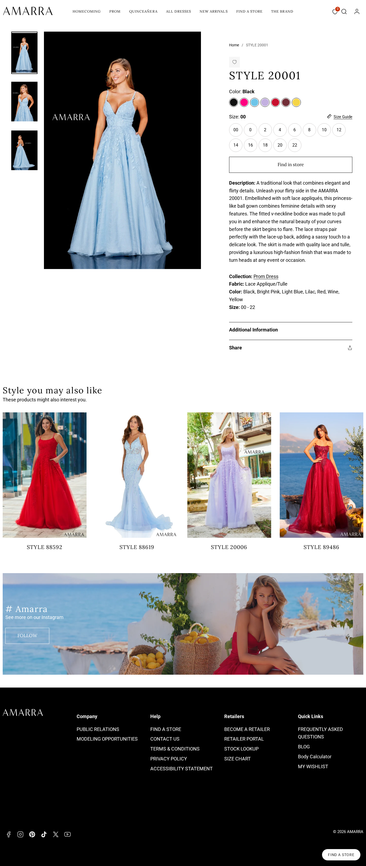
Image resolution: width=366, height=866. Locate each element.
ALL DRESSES (178, 11)
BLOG (304, 746)
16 (250, 145)
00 (235, 129)
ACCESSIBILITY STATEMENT (181, 768)
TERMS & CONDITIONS (175, 749)
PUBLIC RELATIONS (98, 729)
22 (294, 145)
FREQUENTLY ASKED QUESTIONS (320, 733)
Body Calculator (314, 756)
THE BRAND (282, 11)
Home (234, 45)
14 (235, 145)
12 (339, 129)
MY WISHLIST (313, 766)
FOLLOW (27, 636)
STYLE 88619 (136, 547)
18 (265, 145)
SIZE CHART (237, 759)
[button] (344, 11)
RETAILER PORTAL (244, 739)
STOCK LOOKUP (241, 749)
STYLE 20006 (229, 547)
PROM (115, 11)
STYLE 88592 (44, 547)
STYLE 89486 (321, 547)
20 (280, 145)
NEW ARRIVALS (213, 11)
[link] (356, 11)
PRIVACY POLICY (168, 759)
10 (324, 129)
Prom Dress (265, 276)
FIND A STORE (249, 11)
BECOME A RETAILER (247, 729)
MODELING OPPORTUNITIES (107, 739)
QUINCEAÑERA (143, 11)
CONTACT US (165, 739)
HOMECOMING (87, 11)
